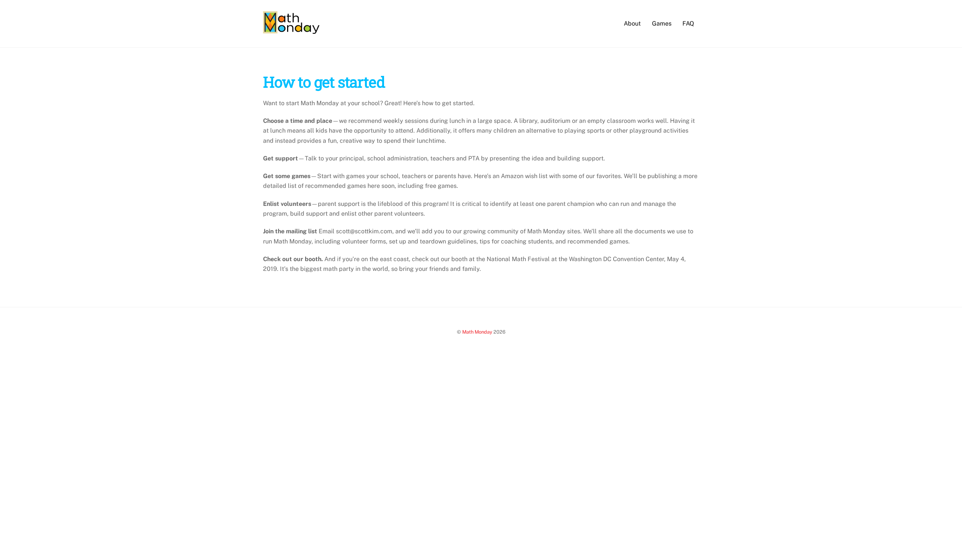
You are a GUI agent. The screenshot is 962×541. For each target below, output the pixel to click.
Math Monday (477, 332)
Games (662, 23)
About (632, 23)
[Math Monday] (291, 30)
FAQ (688, 23)
